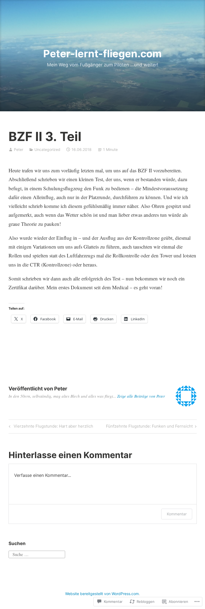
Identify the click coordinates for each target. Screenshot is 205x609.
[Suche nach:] (37, 553)
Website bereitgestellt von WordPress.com (102, 593)
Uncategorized (47, 149)
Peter (18, 149)
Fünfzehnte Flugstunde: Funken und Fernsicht (149, 427)
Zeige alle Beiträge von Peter (141, 396)
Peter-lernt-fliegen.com (102, 53)
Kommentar (177, 514)
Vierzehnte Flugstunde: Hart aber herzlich (50, 427)
